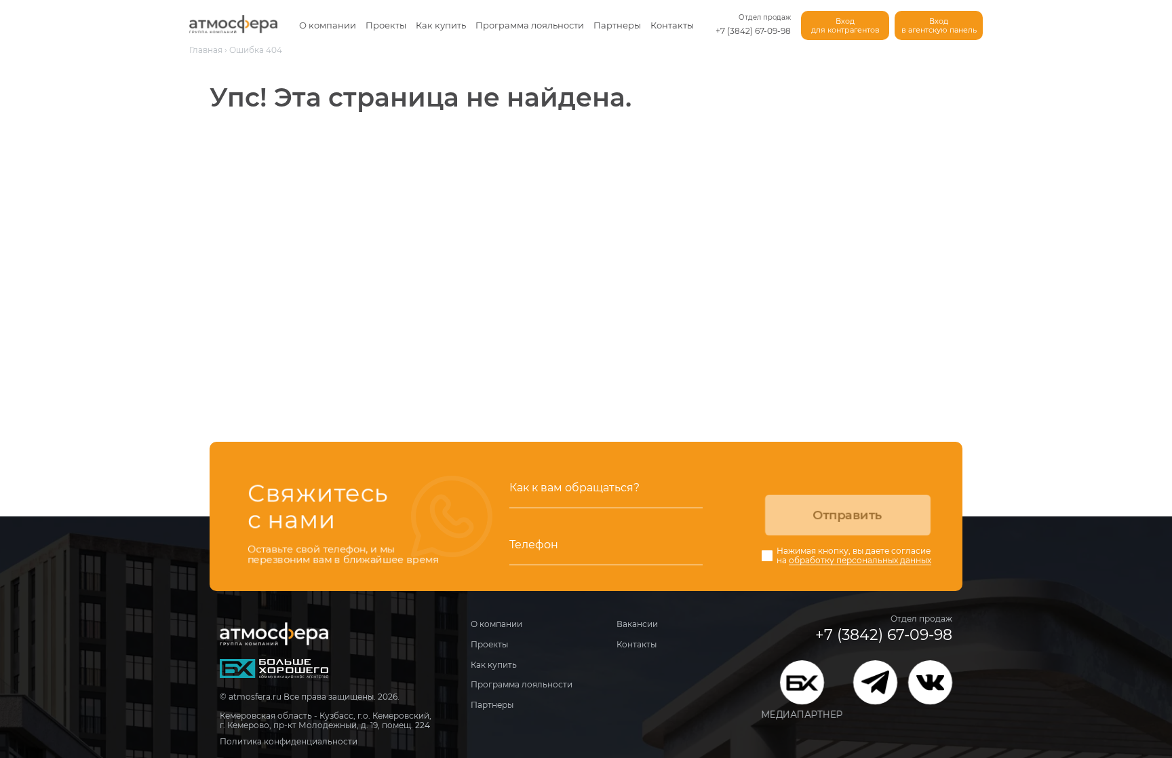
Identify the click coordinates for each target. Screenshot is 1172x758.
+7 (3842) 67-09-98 (753, 31)
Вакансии (637, 624)
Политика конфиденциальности (288, 741)
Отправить (847, 515)
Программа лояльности (529, 25)
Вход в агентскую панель (939, 25)
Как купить (441, 25)
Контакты (672, 25)
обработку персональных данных (860, 560)
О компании (327, 25)
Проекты (386, 25)
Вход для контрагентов (845, 25)
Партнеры (617, 25)
